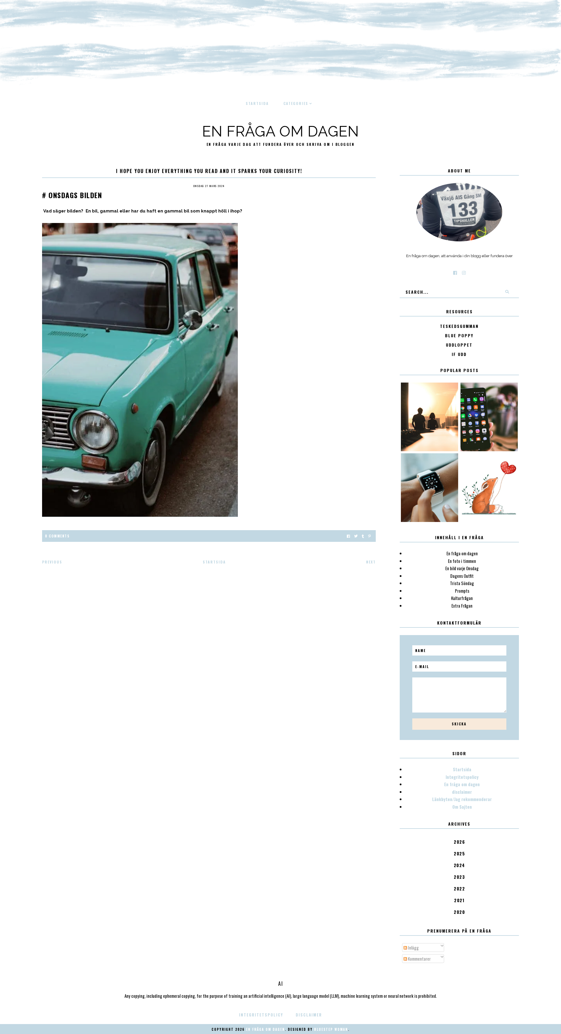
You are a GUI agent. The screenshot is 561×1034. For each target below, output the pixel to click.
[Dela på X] (356, 536)
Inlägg (413, 947)
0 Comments (57, 535)
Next (371, 561)
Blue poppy (459, 335)
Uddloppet (459, 345)
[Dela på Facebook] (348, 536)
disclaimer (462, 792)
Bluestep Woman (331, 1029)
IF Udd (459, 354)
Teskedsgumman (459, 326)
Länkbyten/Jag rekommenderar (462, 799)
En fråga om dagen (280, 131)
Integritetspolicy (462, 777)
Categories (295, 103)
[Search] (507, 292)
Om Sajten (462, 806)
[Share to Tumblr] (363, 536)
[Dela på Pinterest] (369, 536)
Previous (52, 561)
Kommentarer (419, 958)
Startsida (257, 103)
